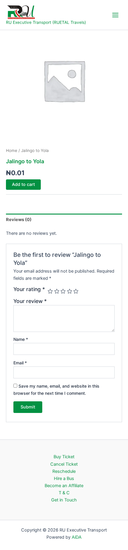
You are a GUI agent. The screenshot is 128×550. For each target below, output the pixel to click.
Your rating (29, 289)
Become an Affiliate (64, 485)
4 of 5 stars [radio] (69, 291)
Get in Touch (64, 500)
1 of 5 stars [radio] (50, 291)
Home (11, 150)
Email (20, 362)
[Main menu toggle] (115, 14)
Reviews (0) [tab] (19, 219)
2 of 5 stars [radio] (57, 291)
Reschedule (64, 471)
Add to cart (23, 184)
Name (20, 339)
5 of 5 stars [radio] (76, 291)
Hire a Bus (64, 478)
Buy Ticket (64, 456)
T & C (64, 492)
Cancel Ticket (64, 464)
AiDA (77, 537)
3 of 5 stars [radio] (63, 291)
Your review (30, 301)
